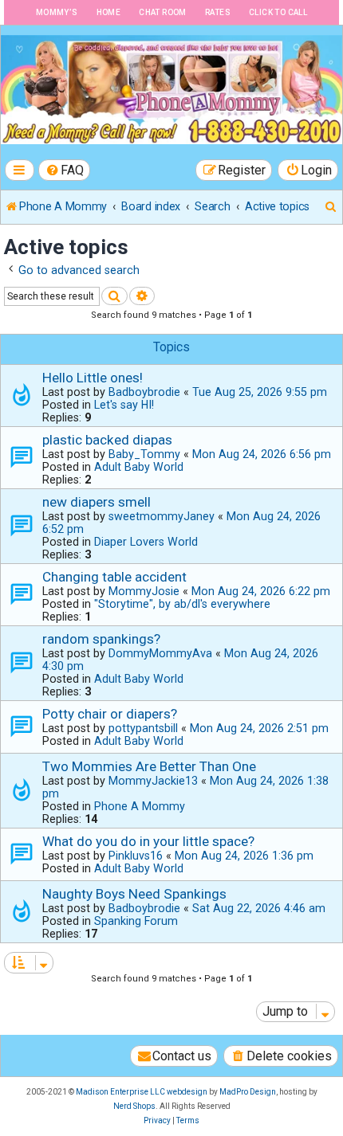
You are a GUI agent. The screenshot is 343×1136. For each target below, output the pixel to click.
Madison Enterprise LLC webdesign (141, 1091)
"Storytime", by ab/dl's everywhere (182, 603)
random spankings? (101, 639)
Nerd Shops (134, 1106)
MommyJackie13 (153, 780)
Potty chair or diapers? (109, 714)
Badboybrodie (144, 392)
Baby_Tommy (144, 454)
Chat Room (163, 12)
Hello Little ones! (92, 378)
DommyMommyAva (160, 653)
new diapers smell (96, 502)
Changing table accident (114, 577)
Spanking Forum (136, 921)
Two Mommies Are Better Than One (149, 766)
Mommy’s (57, 12)
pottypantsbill (143, 728)
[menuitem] (64, 170)
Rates (218, 12)
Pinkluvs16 (135, 855)
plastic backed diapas (107, 440)
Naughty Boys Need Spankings (134, 894)
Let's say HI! (124, 404)
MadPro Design (247, 1091)
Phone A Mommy (139, 806)
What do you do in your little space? (148, 841)
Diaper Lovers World (146, 541)
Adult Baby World (138, 466)
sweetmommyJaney (161, 516)
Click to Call (278, 12)
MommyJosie (143, 591)
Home (109, 12)
